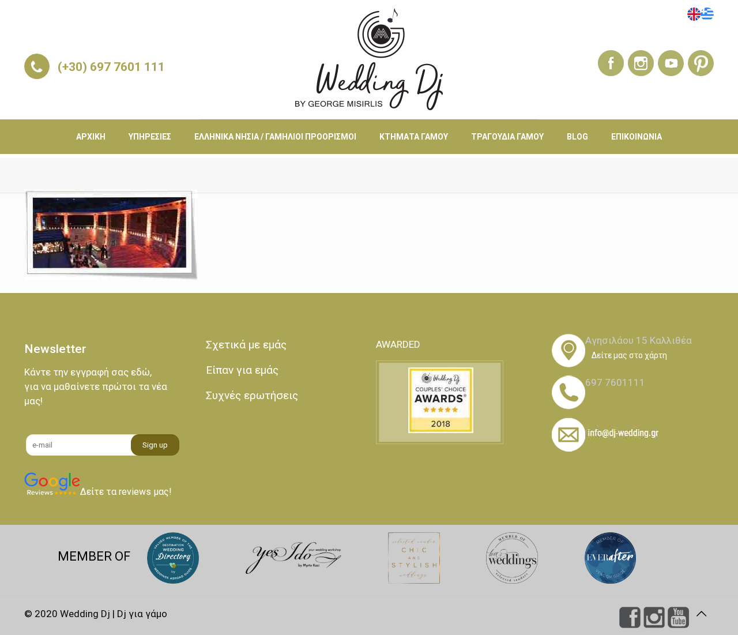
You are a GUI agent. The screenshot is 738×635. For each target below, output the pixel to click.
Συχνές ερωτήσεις (252, 395)
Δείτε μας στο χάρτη (629, 355)
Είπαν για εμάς (242, 370)
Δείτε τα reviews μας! (126, 491)
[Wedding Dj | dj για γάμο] (369, 59)
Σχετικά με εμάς (246, 344)
